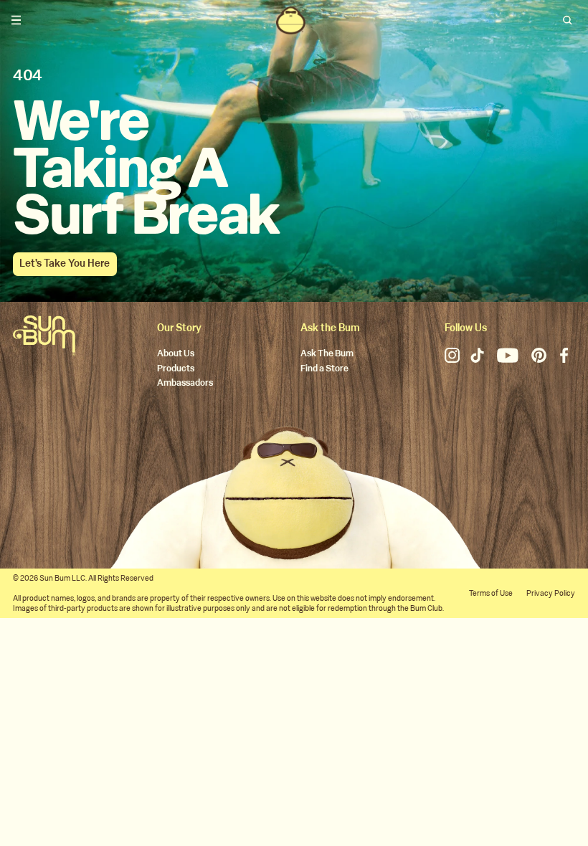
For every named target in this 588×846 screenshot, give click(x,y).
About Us (175, 354)
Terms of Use (491, 593)
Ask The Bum (327, 354)
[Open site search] (568, 20)
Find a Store (324, 369)
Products (175, 369)
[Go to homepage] (44, 335)
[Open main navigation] (16, 20)
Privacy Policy (550, 593)
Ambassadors (185, 383)
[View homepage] (290, 20)
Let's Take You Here (64, 263)
